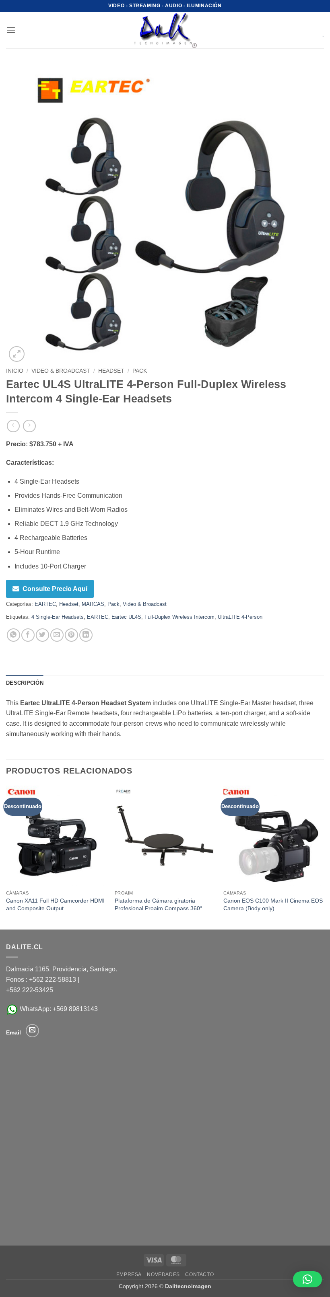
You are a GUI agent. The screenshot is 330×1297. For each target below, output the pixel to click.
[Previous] (6, 857)
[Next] (324, 857)
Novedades (163, 1274)
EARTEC (45, 604)
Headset (111, 371)
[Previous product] (29, 426)
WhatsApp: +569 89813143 (58, 1009)
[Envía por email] (57, 635)
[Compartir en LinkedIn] (86, 635)
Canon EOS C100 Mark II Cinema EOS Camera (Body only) (273, 904)
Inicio (14, 371)
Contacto (199, 1274)
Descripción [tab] (24, 683)
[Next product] (13, 426)
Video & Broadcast (60, 371)
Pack (139, 371)
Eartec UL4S (126, 617)
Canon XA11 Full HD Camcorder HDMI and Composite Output (55, 904)
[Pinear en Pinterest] (71, 635)
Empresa (129, 1274)
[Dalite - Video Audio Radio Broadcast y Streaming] (165, 30)
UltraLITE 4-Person (240, 617)
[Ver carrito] (317, 30)
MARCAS (93, 604)
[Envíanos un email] (32, 1030)
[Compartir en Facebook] (28, 635)
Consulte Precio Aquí (55, 588)
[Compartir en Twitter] (42, 635)
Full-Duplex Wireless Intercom (179, 617)
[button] (11, 30)
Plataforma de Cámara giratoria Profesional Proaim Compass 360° (158, 904)
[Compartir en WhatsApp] (13, 635)
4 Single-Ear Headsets (57, 617)
